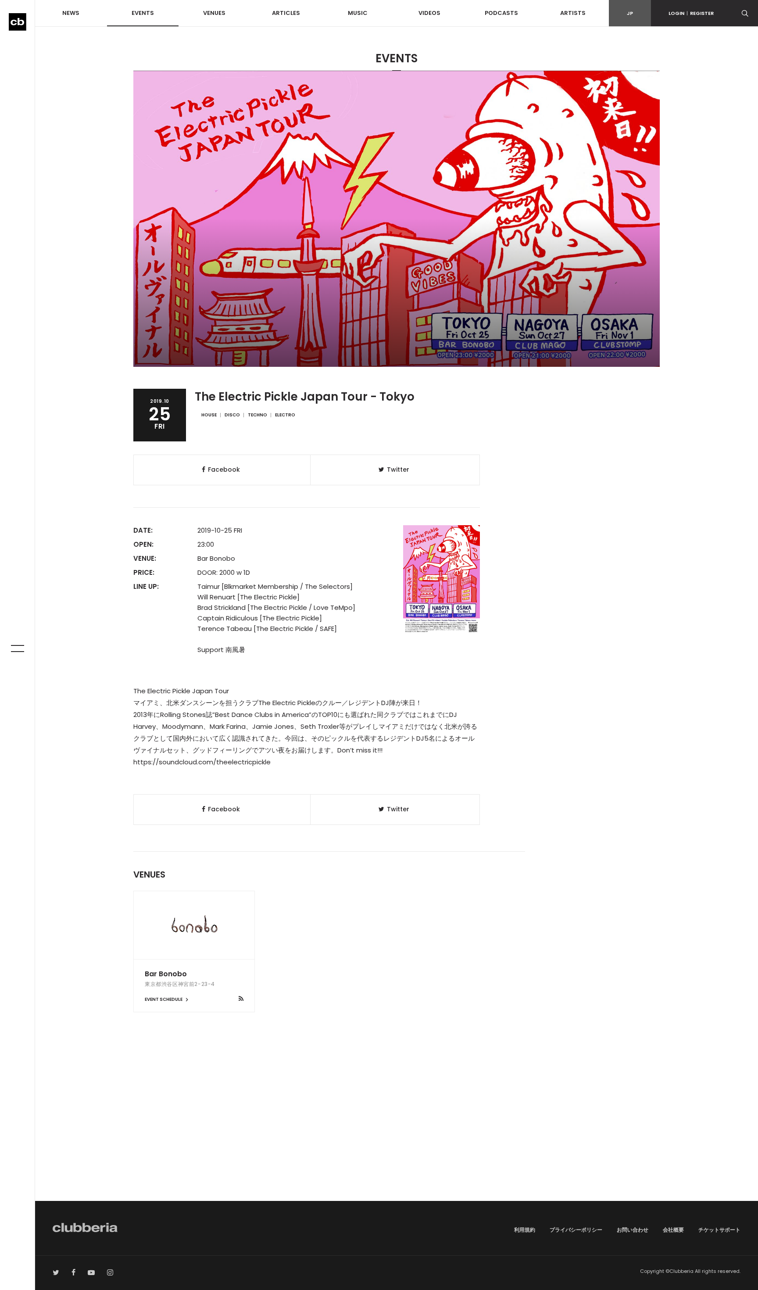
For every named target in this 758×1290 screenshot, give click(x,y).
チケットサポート (719, 1229)
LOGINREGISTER (691, 13)
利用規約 (524, 1229)
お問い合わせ (632, 1229)
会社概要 (673, 1229)
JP (630, 13)
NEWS (70, 13)
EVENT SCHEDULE (164, 999)
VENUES (214, 13)
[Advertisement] (396, 1126)
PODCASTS (501, 13)
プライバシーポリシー (576, 1229)
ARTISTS (573, 13)
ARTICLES (286, 13)
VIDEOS (429, 13)
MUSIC (358, 13)
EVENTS (143, 13)
